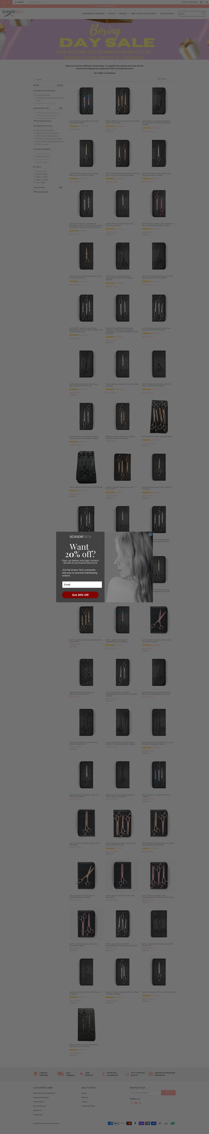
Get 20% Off (80, 595)
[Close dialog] (150, 534)
